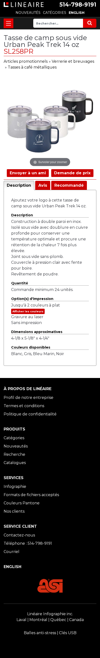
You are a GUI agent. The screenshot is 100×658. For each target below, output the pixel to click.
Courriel (11, 551)
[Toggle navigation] (8, 23)
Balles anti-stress (40, 633)
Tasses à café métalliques (32, 67)
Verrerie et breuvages (73, 61)
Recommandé (69, 185)
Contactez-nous (19, 535)
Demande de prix (72, 173)
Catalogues (15, 462)
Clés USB (67, 633)
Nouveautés (16, 446)
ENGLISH (76, 12)
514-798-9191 (77, 4)
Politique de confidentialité (30, 414)
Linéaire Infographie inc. (50, 614)
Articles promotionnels (26, 61)
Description (19, 185)
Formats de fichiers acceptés (31, 494)
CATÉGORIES (54, 12)
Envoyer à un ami (28, 173)
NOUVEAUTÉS (28, 12)
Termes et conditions (24, 406)
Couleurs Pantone (22, 503)
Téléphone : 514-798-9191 (28, 543)
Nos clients (14, 511)
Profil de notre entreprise (28, 397)
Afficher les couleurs (27, 311)
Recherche (14, 454)
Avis (42, 185)
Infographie (15, 486)
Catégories (14, 438)
